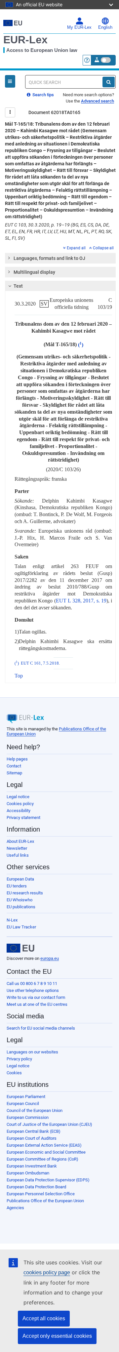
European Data (20, 879)
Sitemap (14, 772)
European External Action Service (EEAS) (44, 1145)
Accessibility (18, 810)
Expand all (76, 248)
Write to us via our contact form (36, 997)
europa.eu (49, 958)
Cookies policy (20, 803)
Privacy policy (19, 1058)
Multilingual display (34, 272)
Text (18, 286)
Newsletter (17, 848)
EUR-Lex (25, 40)
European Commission (28, 1117)
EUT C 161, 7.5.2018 (40, 663)
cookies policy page (46, 1272)
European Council (23, 1103)
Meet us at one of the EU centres (37, 1004)
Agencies (15, 1207)
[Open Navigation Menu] (10, 81)
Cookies (14, 1072)
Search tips (42, 94)
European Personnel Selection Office (41, 1193)
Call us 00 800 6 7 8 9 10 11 (32, 983)
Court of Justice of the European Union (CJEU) (49, 1124)
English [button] (105, 27)
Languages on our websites (32, 1051)
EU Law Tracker (21, 926)
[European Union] (20, 948)
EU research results (25, 892)
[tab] (60, 258)
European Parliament (26, 1096)
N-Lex (12, 920)
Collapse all (103, 248)
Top (19, 675)
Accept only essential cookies (57, 1336)
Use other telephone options (33, 990)
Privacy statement (23, 817)
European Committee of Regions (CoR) (42, 1159)
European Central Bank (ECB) (33, 1131)
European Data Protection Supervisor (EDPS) (48, 1179)
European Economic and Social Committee (46, 1152)
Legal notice (18, 796)
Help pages (17, 759)
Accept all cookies (43, 1318)
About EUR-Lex (20, 841)
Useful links (18, 855)
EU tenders (17, 885)
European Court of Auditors (32, 1138)
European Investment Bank (32, 1166)
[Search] (108, 82)
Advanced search (97, 101)
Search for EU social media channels (41, 1028)
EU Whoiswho (19, 899)
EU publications (21, 906)
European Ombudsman (28, 1172)
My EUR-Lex (79, 27)
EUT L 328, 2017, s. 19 (81, 600)
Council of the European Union (34, 1110)
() (80, 345)
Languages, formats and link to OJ (49, 258)
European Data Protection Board (36, 1186)
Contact (14, 765)
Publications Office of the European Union (45, 1200)
